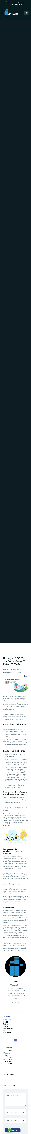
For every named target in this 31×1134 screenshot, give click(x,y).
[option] (15, 332)
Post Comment (13, 1130)
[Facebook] (12, 1002)
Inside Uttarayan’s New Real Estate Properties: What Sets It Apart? (7, 1057)
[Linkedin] (18, 1002)
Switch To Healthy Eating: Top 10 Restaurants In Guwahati (8, 1026)
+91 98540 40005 (16, 4)
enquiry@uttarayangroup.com (15, 2)
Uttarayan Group (22, 696)
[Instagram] (15, 1002)
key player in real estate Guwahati (17, 943)
